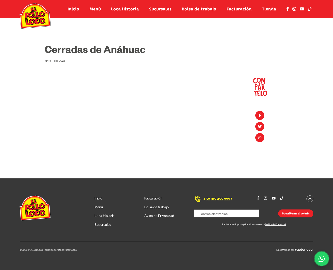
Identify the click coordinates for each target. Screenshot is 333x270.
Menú (95, 9)
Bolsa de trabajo (199, 9)
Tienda (269, 9)
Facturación (239, 9)
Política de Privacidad (275, 225)
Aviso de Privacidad (159, 216)
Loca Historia (125, 9)
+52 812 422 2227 (217, 200)
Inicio (73, 9)
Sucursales (160, 9)
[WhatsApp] (321, 258)
